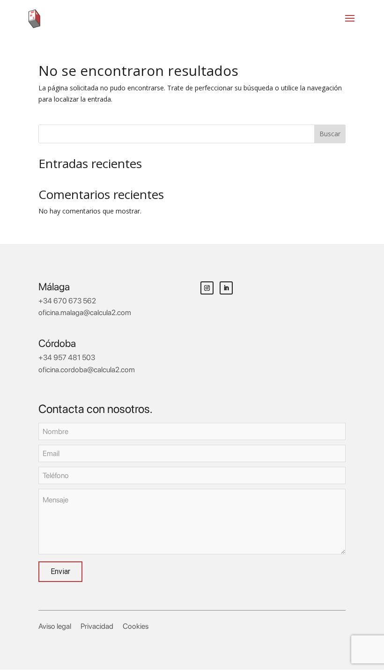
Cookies (135, 626)
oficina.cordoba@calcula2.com (86, 369)
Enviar (60, 571)
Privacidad (97, 626)
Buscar (329, 133)
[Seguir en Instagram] (207, 288)
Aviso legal (54, 626)
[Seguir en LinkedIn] (226, 288)
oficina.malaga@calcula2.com (84, 312)
